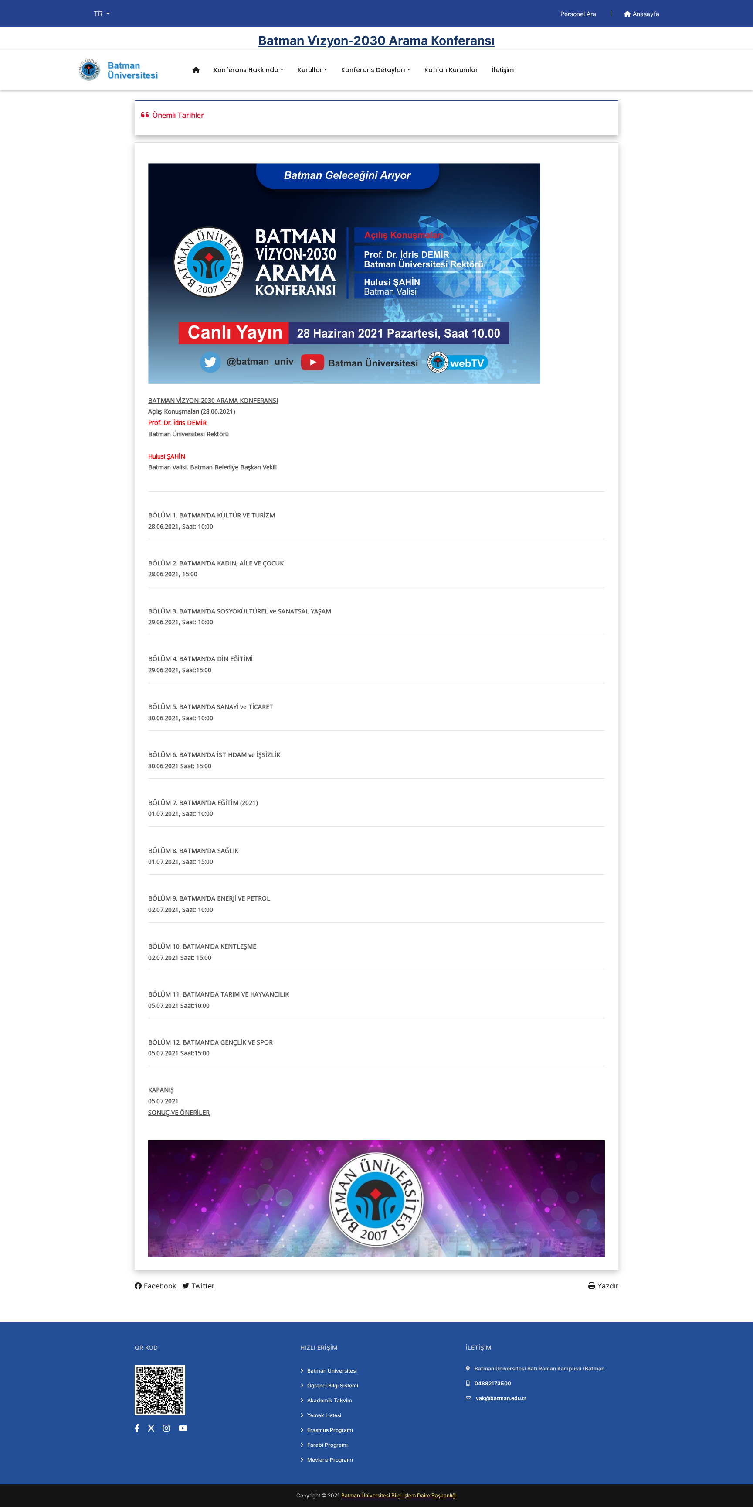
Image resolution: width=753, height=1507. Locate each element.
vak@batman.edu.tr (501, 1398)
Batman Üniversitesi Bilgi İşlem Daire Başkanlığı (399, 1495)
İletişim (503, 69)
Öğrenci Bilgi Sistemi (332, 1385)
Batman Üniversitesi (332, 1370)
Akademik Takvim (329, 1400)
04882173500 (493, 1383)
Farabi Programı (327, 1445)
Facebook (160, 1285)
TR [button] (99, 13)
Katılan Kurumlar (451, 69)
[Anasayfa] (196, 70)
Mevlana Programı (330, 1459)
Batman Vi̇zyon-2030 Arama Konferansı (376, 40)
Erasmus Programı (330, 1430)
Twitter (201, 1285)
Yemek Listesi (324, 1415)
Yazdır (606, 1285)
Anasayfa (645, 13)
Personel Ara (579, 13)
